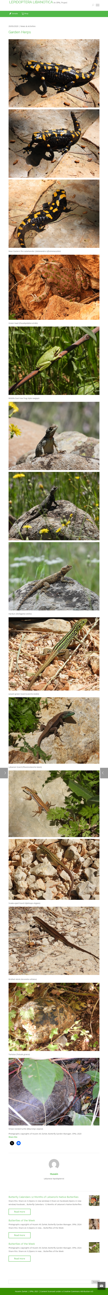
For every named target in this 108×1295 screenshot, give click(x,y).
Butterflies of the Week (22, 1220)
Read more (19, 1211)
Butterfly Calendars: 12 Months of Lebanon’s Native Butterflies (43, 1197)
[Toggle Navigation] (97, 5)
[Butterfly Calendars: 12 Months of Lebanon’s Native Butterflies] (94, 1200)
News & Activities (28, 26)
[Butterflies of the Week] (94, 1224)
